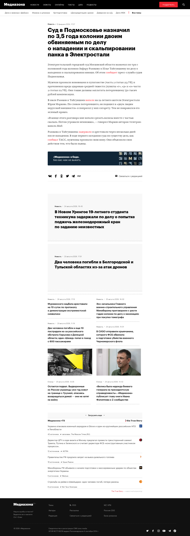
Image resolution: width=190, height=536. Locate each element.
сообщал (53, 140)
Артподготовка (60, 12)
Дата (80, 4)
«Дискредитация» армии (82, 12)
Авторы (52, 510)
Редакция (53, 515)
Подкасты (92, 4)
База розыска (110, 515)
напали (89, 100)
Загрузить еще (95, 415)
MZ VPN (107, 504)
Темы (51, 504)
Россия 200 (109, 510)
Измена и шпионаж (41, 12)
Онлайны (59, 4)
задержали (85, 132)
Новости (34, 4)
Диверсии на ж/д (105, 12)
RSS (73, 504)
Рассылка (74, 510)
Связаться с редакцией (130, 176)
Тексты (71, 4)
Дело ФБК (120, 12)
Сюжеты (47, 4)
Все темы (136, 13)
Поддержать (168, 4)
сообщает (112, 73)
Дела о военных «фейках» (17, 12)
